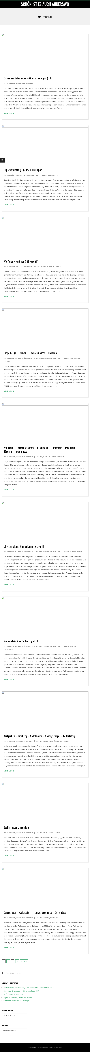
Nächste (24, 961)
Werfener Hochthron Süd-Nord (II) (21, 261)
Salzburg (20, 267)
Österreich (10, 83)
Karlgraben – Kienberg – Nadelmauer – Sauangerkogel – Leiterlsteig (39, 736)
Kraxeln (51, 175)
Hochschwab (75, 358)
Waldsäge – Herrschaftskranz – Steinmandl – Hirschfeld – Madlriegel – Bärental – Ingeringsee (41, 449)
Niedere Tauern (76, 552)
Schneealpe (8, 650)
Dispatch (45, 1047)
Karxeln (7, 361)
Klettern (10, 358)
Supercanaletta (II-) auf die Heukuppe (23, 170)
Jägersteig (47, 457)
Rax (56, 175)
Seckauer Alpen (58, 457)
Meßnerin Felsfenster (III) (13, 994)
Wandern (29, 83)
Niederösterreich (13, 175)
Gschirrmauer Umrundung (16, 827)
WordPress (59, 1047)
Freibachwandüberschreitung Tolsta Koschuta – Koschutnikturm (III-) (30, 987)
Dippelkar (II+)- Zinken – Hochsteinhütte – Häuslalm (30, 353)
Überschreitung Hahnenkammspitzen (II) (24, 546)
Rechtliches (31, 1047)
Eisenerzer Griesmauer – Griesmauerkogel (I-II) (27, 78)
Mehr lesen (9, 113)
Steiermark (20, 83)
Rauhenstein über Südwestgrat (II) (21, 641)
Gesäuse (46, 918)
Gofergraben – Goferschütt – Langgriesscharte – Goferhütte (35, 912)
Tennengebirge (54, 267)
